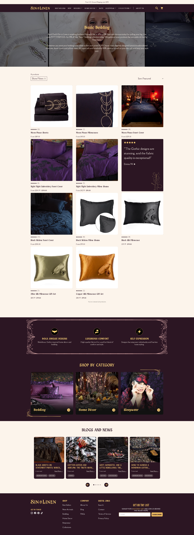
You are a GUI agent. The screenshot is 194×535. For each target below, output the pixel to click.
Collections (66, 527)
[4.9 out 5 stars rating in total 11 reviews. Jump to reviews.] (34, 183)
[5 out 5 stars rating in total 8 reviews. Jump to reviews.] (125, 236)
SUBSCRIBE (157, 514)
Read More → (59, 471)
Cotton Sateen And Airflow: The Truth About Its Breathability (80, 466)
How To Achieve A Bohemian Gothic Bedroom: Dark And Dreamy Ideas (144, 466)
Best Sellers (66, 505)
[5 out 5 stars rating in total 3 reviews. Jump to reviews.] (34, 290)
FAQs (82, 514)
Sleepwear (66, 523)
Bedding (65, 514)
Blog (82, 509)
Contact (101, 509)
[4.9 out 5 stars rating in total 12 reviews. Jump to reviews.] (34, 129)
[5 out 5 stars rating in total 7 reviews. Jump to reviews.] (79, 129)
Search (101, 505)
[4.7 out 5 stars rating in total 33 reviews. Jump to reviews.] (34, 236)
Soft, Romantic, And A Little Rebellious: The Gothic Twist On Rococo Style (112, 466)
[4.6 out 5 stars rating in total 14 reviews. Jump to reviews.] (125, 129)
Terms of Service (104, 514)
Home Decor (67, 518)
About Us (84, 505)
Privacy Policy (103, 518)
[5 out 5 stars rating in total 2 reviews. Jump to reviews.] (79, 290)
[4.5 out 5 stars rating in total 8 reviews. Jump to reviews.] (79, 236)
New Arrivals (67, 509)
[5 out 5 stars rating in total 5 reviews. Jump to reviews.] (79, 183)
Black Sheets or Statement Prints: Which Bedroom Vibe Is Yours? (48, 466)
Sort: (140, 78)
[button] (39, 79)
